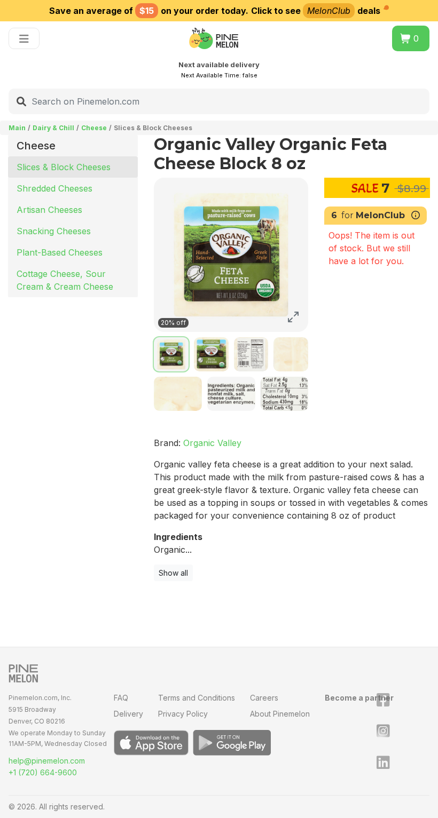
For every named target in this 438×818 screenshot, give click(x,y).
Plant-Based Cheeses (60, 252)
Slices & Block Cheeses (64, 167)
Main (17, 128)
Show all (173, 572)
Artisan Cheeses (49, 209)
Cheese (94, 128)
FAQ (121, 697)
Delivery (128, 713)
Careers (264, 697)
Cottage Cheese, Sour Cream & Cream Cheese (65, 280)
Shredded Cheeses (54, 188)
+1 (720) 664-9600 (43, 772)
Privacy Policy (183, 713)
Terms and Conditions (196, 697)
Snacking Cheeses (54, 231)
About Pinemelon (280, 713)
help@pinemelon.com (47, 760)
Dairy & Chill (53, 128)
